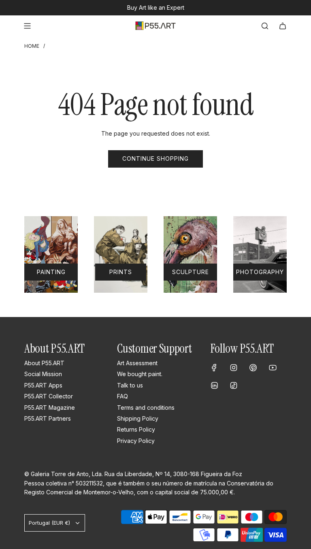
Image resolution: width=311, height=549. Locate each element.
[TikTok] (234, 385)
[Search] (265, 26)
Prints (120, 271)
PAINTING (51, 271)
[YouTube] (272, 368)
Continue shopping (155, 158)
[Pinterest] (253, 368)
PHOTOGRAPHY (260, 271)
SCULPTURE (190, 271)
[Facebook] (214, 368)
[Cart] (283, 26)
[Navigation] (27, 26)
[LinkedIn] (214, 385)
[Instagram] (234, 368)
